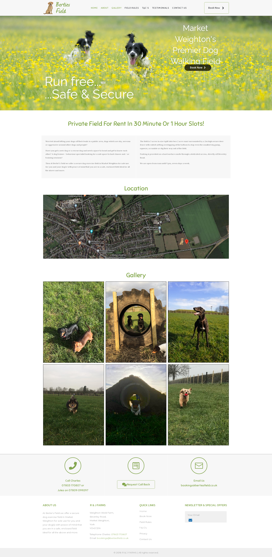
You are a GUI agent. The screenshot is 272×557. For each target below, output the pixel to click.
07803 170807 (71, 485)
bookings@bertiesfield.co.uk (199, 485)
